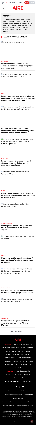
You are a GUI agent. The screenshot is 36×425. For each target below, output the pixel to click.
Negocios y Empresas (19, 364)
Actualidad (15, 348)
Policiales (6, 348)
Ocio (29, 364)
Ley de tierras (18, 378)
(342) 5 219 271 (22, 414)
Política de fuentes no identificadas (12, 394)
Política (8, 351)
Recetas (7, 358)
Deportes (27, 354)
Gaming (7, 364)
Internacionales (18, 351)
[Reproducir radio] (2, 2)
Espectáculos (18, 354)
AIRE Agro (8, 354)
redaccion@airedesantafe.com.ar (26, 416)
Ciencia (28, 351)
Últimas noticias (18, 344)
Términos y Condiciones (23, 405)
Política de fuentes (28, 394)
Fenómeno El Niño (23, 371)
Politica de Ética (25, 391)
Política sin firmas (18, 398)
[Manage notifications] (31, 421)
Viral (22, 361)
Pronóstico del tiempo (14, 374)
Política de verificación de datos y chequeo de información (18, 402)
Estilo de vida (27, 358)
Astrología (29, 361)
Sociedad (18, 368)
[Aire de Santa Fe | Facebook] (13, 387)
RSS (32, 405)
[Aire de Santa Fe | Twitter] (16, 387)
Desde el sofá (16, 358)
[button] (5, 8)
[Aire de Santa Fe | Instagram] (20, 387)
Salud (23, 348)
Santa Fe (29, 344)
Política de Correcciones (13, 391)
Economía (30, 348)
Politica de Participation (9, 405)
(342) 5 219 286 (11, 416)
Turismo (15, 361)
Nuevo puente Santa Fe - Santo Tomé (18, 381)
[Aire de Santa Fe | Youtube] (23, 387)
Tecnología (7, 361)
